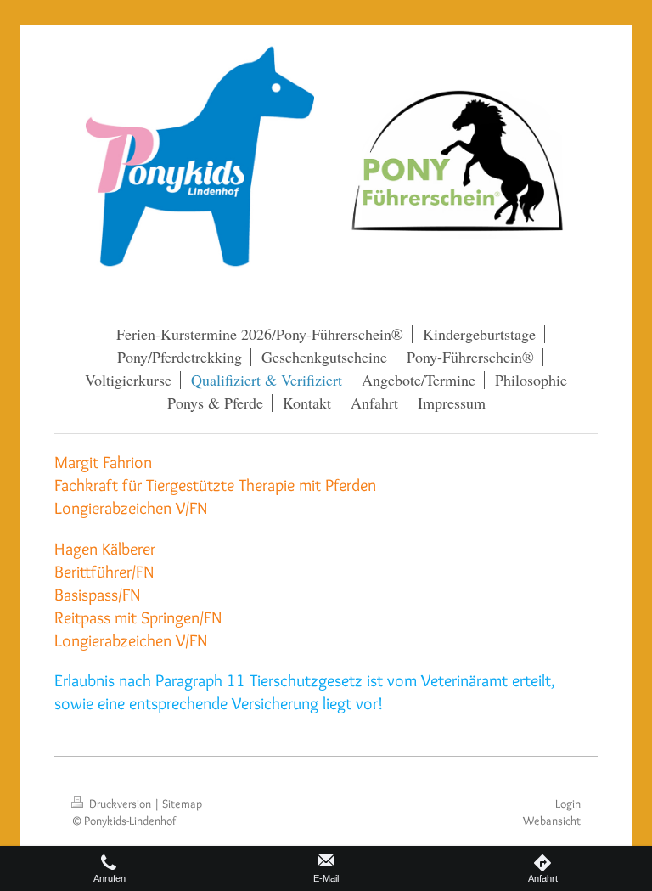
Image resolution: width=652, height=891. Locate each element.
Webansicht (552, 820)
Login (568, 803)
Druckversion (120, 803)
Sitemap (182, 803)
